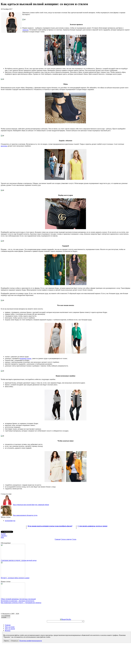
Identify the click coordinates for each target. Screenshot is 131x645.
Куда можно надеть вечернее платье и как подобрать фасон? (50, 526)
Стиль (74, 539)
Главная (57, 539)
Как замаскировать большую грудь (25, 515)
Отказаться (14, 641)
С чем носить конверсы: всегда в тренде (92, 526)
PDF (2, 537)
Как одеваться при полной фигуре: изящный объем (31, 504)
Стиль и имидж (66, 539)
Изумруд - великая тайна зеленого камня (15, 578)
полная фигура (10, 520)
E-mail (3, 534)
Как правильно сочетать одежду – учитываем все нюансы (21, 602)
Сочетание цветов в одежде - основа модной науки (19, 560)
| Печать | (4, 535)
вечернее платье (25, 358)
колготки (4, 146)
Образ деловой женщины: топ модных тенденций (18, 599)
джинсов (25, 30)
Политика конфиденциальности (30, 641)
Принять (6, 641)
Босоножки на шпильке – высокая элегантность (17, 601)
